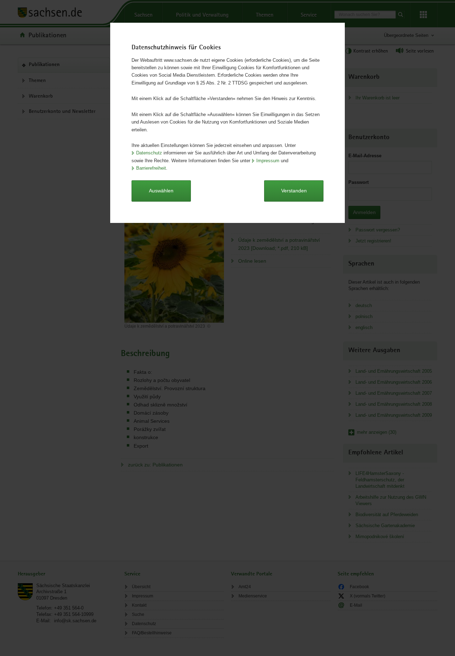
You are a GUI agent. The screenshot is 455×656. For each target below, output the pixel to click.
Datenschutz (149, 152)
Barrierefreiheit (151, 168)
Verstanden (294, 190)
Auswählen (161, 190)
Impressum (267, 160)
